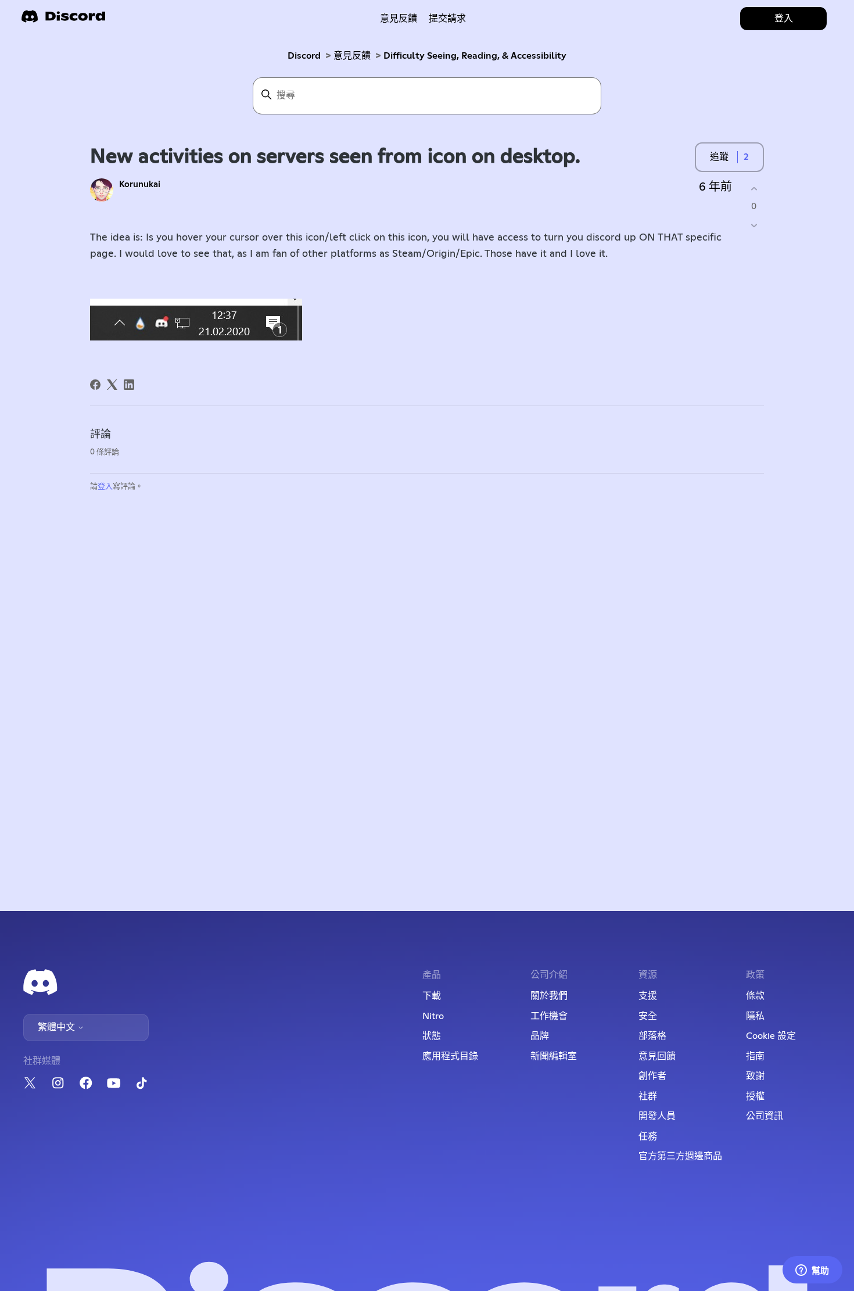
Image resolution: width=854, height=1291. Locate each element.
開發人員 (657, 1116)
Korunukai (139, 184)
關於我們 (549, 995)
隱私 (755, 1016)
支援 (647, 995)
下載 (431, 995)
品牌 (539, 1036)
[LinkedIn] (129, 384)
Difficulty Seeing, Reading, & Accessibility (474, 55)
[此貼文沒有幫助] (754, 226)
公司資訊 (764, 1116)
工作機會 (549, 1016)
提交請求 (447, 18)
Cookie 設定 (771, 1036)
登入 (105, 486)
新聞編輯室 (553, 1056)
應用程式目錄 (450, 1056)
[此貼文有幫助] (754, 188)
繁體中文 (57, 1027)
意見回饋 (657, 1056)
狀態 (431, 1036)
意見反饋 (398, 18)
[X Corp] (112, 384)
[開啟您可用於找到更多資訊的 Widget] (812, 1270)
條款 (755, 995)
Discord (304, 55)
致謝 (755, 1076)
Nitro (433, 1016)
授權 (755, 1096)
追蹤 (719, 157)
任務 (647, 1136)
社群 (647, 1096)
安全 (647, 1016)
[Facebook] (95, 384)
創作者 (652, 1076)
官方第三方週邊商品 (680, 1156)
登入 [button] (783, 18)
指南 (755, 1056)
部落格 (652, 1036)
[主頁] (63, 20)
